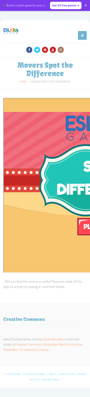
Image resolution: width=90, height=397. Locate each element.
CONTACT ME (67, 374)
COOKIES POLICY (51, 379)
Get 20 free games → (65, 5)
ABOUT (53, 374)
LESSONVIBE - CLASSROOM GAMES (26, 374)
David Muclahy (53, 339)
